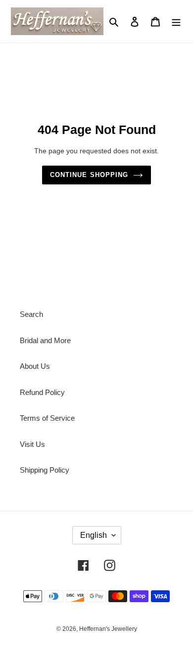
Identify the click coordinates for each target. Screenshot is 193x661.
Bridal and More (45, 340)
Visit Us (32, 444)
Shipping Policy (44, 470)
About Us (35, 366)
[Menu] (176, 21)
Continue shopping (89, 174)
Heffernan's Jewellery (108, 628)
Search (31, 314)
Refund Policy (42, 392)
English (93, 535)
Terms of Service (47, 418)
